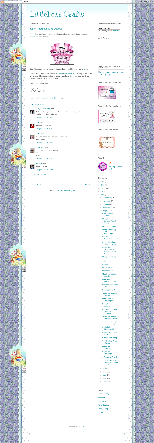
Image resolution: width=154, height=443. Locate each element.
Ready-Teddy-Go (104, 409)
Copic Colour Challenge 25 (108, 328)
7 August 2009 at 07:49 (44, 158)
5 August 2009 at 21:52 (44, 129)
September (107, 207)
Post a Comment (39, 175)
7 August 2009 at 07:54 (44, 170)
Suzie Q (38, 163)
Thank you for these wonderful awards (110, 317)
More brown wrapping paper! (109, 280)
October (106, 204)
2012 (103, 185)
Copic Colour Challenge (107, 353)
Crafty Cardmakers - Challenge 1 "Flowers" (110, 311)
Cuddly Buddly (103, 394)
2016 (103, 181)
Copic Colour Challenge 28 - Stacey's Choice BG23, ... (109, 250)
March (105, 381)
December (107, 198)
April (105, 378)
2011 (103, 188)
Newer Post (36, 185)
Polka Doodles (103, 405)
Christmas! (106, 264)
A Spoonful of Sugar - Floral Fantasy (110, 323)
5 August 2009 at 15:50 (44, 117)
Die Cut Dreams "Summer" (108, 215)
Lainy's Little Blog (42, 109)
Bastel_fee (34, 36)
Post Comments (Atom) (67, 191)
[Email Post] (61, 98)
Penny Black (102, 401)
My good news (107, 271)
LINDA (38, 133)
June (105, 372)
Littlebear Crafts (57, 14)
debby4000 (40, 147)
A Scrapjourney (70, 74)
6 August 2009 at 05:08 (44, 142)
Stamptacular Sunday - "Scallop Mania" (110, 221)
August (106, 211)
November (107, 201)
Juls (37, 122)
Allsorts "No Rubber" (110, 226)
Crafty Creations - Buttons (109, 305)
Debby (60, 74)
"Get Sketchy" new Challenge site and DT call (110, 362)
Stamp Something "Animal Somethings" (109, 232)
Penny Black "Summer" (107, 347)
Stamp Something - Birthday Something (109, 259)
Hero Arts (101, 397)
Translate (115, 31)
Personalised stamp (109, 338)
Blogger (81, 426)
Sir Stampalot (103, 412)
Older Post (88, 185)
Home (62, 185)
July (104, 368)
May (104, 375)
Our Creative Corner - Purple (110, 342)
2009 (103, 195)
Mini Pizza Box (107, 267)
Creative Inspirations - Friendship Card (110, 243)
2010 (103, 191)
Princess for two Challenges (108, 300)
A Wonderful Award (109, 357)
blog (85, 69)
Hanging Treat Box (109, 290)
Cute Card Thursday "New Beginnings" (110, 238)
